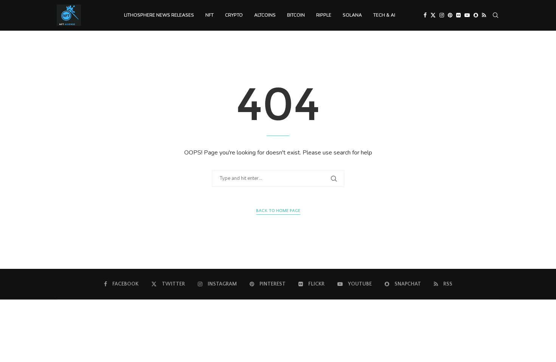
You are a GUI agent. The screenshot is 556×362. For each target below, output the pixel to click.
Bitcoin (296, 15)
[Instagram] (442, 15)
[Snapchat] (476, 15)
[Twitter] (433, 15)
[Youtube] (467, 15)
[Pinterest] (450, 15)
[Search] (495, 15)
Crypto (234, 15)
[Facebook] (425, 15)
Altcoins (265, 15)
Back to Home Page (278, 210)
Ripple (323, 15)
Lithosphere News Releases (159, 15)
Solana (352, 15)
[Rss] (484, 15)
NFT (209, 15)
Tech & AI (384, 15)
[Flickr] (458, 15)
